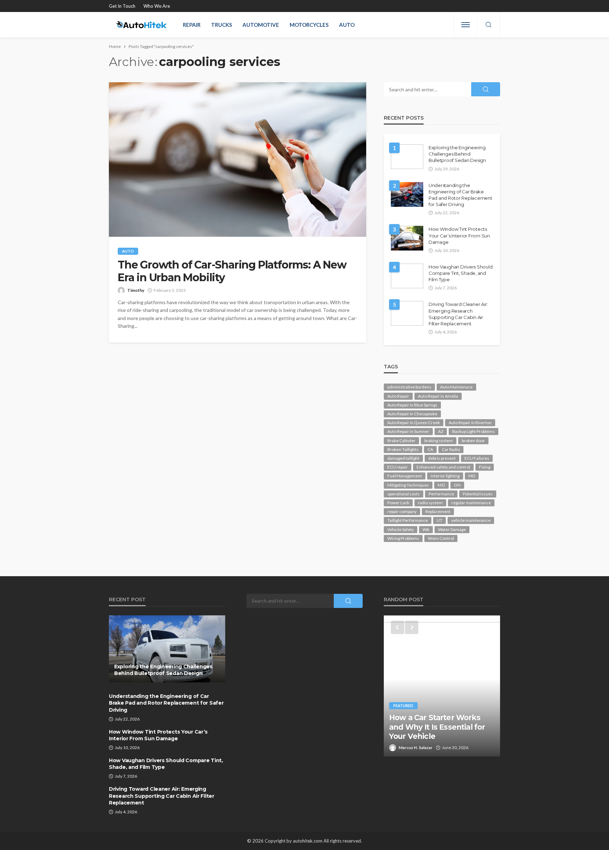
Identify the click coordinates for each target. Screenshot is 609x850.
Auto (347, 25)
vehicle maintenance (471, 520)
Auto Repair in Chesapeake (412, 413)
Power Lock (398, 502)
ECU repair (397, 467)
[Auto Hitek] (141, 24)
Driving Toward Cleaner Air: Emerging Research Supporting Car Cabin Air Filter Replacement (458, 313)
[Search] (488, 25)
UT (439, 520)
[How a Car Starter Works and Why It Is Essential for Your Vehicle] (442, 685)
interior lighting (445, 475)
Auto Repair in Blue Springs (412, 405)
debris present (442, 458)
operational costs (403, 493)
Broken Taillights (403, 449)
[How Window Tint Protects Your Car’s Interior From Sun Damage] (407, 238)
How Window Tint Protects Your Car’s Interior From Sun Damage (459, 235)
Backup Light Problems (473, 431)
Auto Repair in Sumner (408, 431)
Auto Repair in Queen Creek (413, 422)
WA (426, 529)
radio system (430, 502)
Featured (403, 705)
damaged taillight (403, 458)
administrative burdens (409, 387)
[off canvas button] (465, 24)
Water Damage (452, 529)
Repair (192, 25)
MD (471, 475)
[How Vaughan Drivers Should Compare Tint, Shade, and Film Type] (407, 276)
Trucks (221, 25)
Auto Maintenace (456, 387)
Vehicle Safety (400, 529)
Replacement (437, 511)
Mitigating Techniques (408, 485)
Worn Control (441, 538)
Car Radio (451, 449)
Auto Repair (398, 396)
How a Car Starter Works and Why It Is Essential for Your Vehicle (437, 727)
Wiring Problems (403, 538)
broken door (473, 440)
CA (430, 449)
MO (441, 485)
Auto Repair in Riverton (470, 422)
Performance (441, 493)
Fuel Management (404, 475)
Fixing (484, 467)
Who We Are (156, 6)
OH (457, 485)
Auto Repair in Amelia (438, 396)
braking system (438, 440)
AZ (440, 431)
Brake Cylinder (401, 440)
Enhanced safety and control (443, 467)
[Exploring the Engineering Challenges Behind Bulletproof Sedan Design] (407, 156)
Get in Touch (122, 6)
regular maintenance (471, 502)
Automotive (260, 25)
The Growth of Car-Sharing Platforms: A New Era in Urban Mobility (232, 271)
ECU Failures (477, 458)
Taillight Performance (407, 520)
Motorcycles (309, 25)
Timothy (135, 290)
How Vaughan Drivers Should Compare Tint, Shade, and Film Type (460, 273)
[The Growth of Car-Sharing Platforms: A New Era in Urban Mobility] (237, 159)
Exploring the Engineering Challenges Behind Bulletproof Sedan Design (457, 154)
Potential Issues (478, 493)
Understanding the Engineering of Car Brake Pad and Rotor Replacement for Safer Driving (460, 194)
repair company (402, 511)
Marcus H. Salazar (415, 747)
